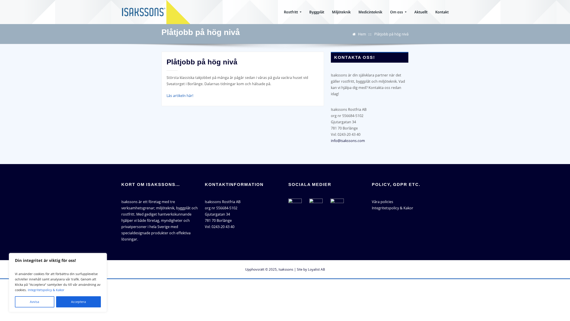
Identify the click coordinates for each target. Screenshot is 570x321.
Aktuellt (421, 12)
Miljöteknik (341, 12)
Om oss (397, 12)
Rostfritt (291, 12)
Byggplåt (316, 12)
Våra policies (382, 201)
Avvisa (34, 302)
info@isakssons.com (348, 140)
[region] (58, 282)
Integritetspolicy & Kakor (46, 290)
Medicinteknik (370, 12)
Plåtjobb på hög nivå (391, 34)
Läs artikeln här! (180, 95)
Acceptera (78, 302)
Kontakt (442, 12)
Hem (362, 34)
